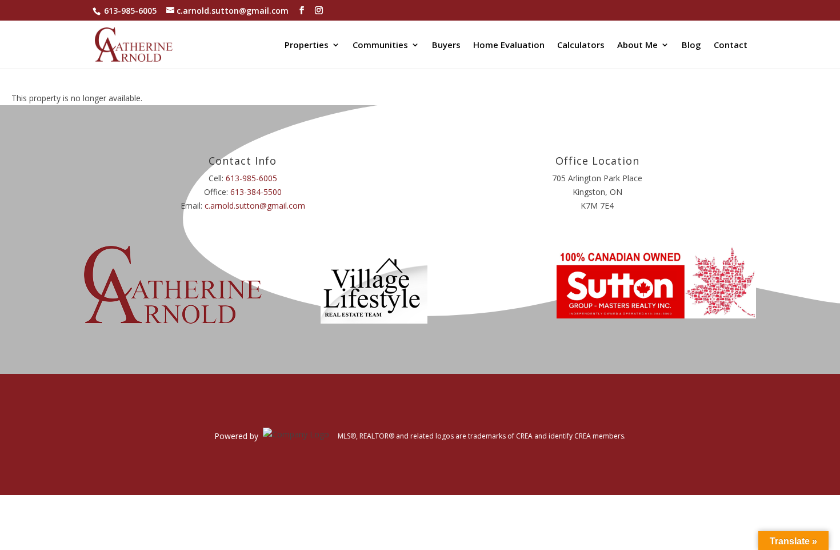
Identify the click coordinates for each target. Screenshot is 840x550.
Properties (307, 45)
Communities (380, 45)
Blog (691, 45)
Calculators (581, 45)
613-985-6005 (130, 10)
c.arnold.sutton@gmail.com (255, 205)
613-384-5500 (256, 191)
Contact (730, 45)
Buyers (446, 45)
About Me (637, 45)
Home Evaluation (509, 45)
